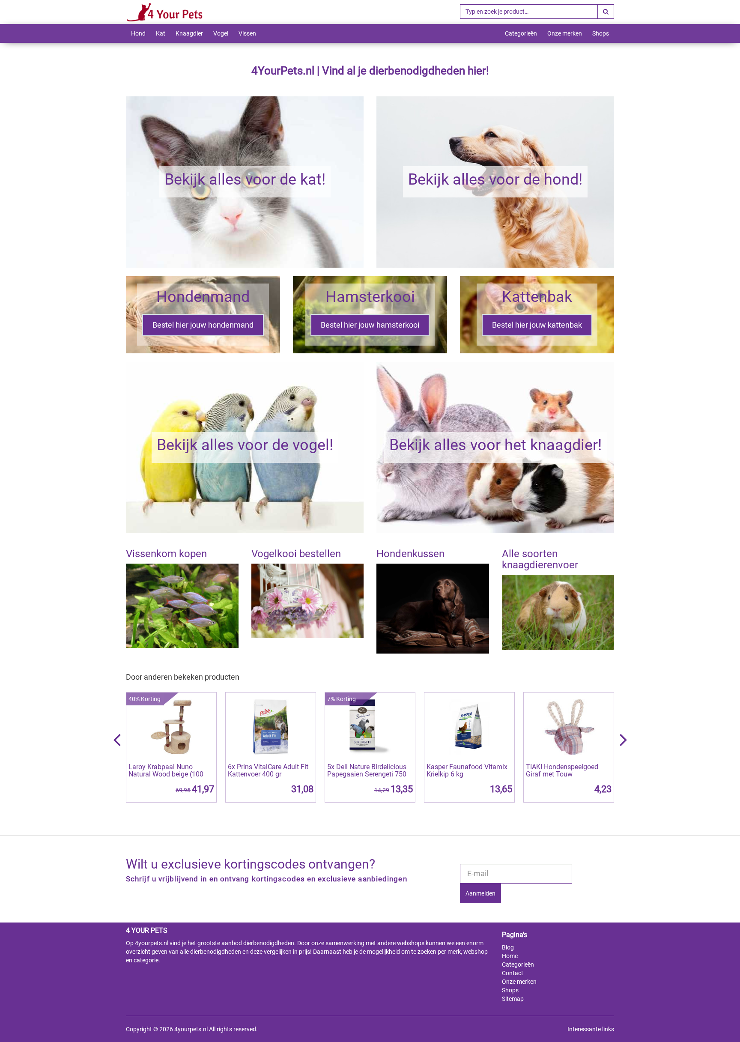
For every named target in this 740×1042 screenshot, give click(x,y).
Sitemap (513, 998)
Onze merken (564, 33)
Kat (160, 33)
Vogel (220, 33)
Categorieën (521, 33)
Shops (600, 33)
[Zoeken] (605, 11)
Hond (138, 33)
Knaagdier (189, 33)
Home (510, 955)
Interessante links (590, 1029)
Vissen (247, 33)
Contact (512, 973)
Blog (508, 947)
